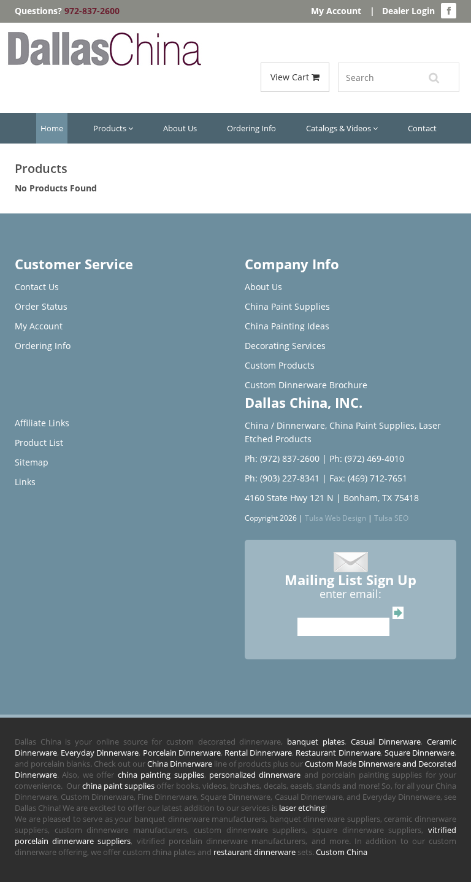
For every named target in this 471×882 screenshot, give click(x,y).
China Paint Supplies (287, 306)
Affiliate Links (42, 423)
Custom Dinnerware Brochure (306, 385)
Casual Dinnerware (386, 741)
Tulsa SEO (391, 518)
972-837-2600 (92, 11)
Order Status (41, 306)
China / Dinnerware (285, 425)
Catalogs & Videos (339, 128)
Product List (39, 442)
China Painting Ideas (287, 326)
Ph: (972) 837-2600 (282, 458)
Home (51, 128)
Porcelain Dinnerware (182, 752)
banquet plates (316, 741)
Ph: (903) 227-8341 (282, 478)
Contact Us (37, 287)
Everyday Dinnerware (100, 752)
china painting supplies (161, 774)
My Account (336, 11)
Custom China (341, 851)
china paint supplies (118, 785)
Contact (422, 128)
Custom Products (280, 365)
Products (110, 128)
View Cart (291, 77)
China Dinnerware (179, 763)
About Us (180, 128)
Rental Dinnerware (258, 752)
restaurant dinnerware (254, 851)
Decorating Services (285, 345)
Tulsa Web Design (335, 518)
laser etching (302, 807)
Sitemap (31, 462)
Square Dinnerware (419, 752)
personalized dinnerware (255, 774)
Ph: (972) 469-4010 (366, 458)
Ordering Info (251, 128)
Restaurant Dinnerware (338, 752)
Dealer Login (408, 11)
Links (25, 482)
